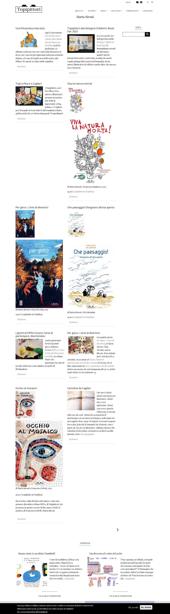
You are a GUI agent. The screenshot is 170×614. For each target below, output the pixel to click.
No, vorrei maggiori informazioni (32, 611)
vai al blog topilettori (120, 596)
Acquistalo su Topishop (83, 191)
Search (148, 34)
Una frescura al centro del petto (105, 553)
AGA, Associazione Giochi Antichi (99, 366)
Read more (22, 66)
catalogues (147, 11)
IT (148, 2)
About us (78, 11)
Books (103, 11)
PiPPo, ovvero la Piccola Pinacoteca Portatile (54, 353)
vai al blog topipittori (50, 596)
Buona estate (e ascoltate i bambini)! (36, 553)
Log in (128, 2)
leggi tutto (69, 578)
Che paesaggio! (87, 434)
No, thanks (146, 607)
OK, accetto (133, 607)
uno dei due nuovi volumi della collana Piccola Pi (53, 38)
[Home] (29, 9)
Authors (91, 11)
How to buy (116, 11)
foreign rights (132, 11)
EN (152, 2)
